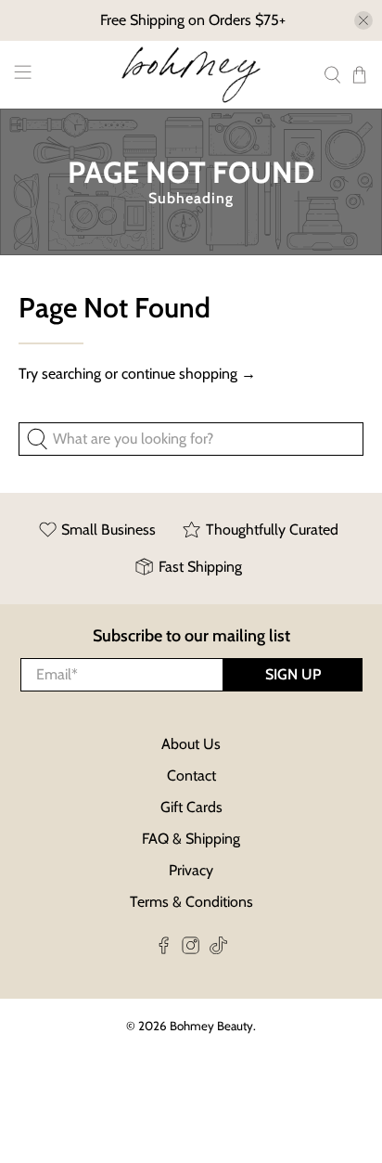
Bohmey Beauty (211, 1025)
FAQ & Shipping (191, 838)
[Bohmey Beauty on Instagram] (190, 949)
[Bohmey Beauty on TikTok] (218, 949)
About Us (191, 744)
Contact (191, 775)
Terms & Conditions (191, 902)
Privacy (191, 870)
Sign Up (293, 674)
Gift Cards (191, 807)
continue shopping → (188, 373)
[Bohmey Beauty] (191, 74)
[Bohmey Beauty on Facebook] (163, 949)
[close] (363, 20)
